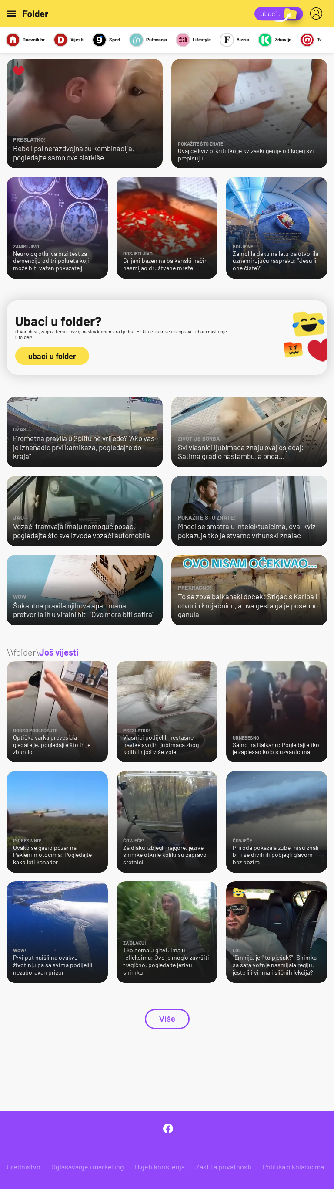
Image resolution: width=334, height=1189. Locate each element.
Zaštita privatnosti (224, 1166)
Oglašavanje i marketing (87, 1166)
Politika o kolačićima (293, 1166)
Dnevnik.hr (34, 39)
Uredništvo (23, 1166)
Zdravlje (283, 39)
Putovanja (156, 39)
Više (167, 1019)
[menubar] (317, 13)
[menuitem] (317, 13)
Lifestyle (202, 39)
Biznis (243, 39)
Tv (319, 39)
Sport (114, 39)
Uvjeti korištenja (160, 1166)
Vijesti (77, 39)
